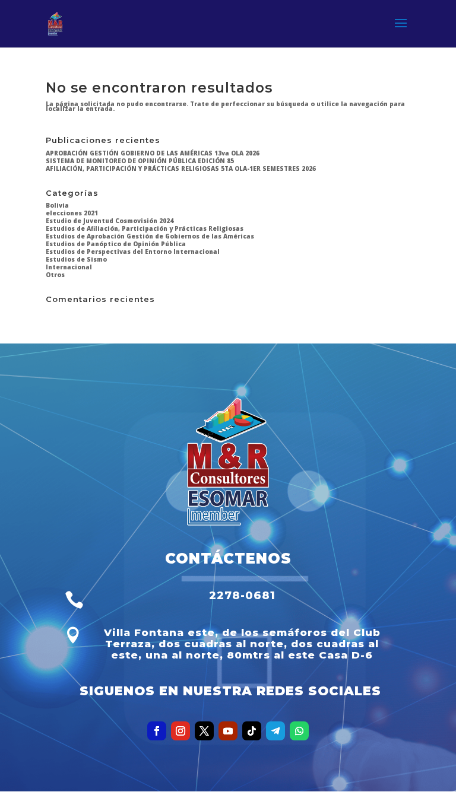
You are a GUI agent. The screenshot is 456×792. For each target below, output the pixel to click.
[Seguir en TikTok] (251, 730)
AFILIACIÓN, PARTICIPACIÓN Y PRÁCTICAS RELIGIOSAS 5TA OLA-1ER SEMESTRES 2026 (181, 168)
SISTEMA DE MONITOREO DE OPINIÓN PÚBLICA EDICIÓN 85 (140, 161)
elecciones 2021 (72, 213)
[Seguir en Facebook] (156, 730)
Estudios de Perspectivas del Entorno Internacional (133, 251)
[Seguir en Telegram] (275, 730)
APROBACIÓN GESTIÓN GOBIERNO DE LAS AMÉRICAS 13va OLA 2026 (152, 153)
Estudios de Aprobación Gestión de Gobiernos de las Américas (150, 236)
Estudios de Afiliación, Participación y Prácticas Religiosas (144, 228)
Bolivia (57, 205)
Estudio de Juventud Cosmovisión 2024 (109, 221)
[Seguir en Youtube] (228, 730)
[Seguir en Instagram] (180, 730)
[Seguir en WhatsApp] (299, 730)
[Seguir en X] (204, 730)
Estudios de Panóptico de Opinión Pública (116, 244)
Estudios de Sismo (76, 259)
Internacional (69, 267)
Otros (55, 275)
